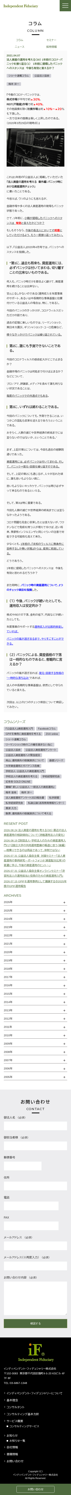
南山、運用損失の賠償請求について (25, 760)
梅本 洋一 (26, 792)
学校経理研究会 (51, 776)
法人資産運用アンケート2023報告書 (25, 797)
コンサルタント (15, 1407)
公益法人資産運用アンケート (41, 750)
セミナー (51, 40)
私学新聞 (54, 797)
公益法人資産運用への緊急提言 (23, 755)
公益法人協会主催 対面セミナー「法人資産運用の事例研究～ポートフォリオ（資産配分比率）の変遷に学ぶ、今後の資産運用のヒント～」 (35, 860)
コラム (19, 40)
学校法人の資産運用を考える (21, 776)
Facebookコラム (47, 728)
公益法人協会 (13, 750)
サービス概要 (15, 1421)
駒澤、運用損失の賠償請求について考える (28, 813)
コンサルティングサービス (24, 1426)
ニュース (19, 46)
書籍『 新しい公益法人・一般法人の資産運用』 (30, 787)
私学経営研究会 (14, 803)
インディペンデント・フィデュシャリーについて (35, 1393)
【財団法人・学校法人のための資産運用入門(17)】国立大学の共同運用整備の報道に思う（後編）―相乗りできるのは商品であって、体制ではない (35, 845)
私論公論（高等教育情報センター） (46, 803)
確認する (35, 1323)
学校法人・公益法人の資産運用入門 (25, 771)
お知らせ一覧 (17, 1440)
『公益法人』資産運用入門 (19, 728)
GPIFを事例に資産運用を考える (23, 734)
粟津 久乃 (11, 808)
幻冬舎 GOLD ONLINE (18, 781)
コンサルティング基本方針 (23, 1414)
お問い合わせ (36, 1489)
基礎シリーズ (56, 760)
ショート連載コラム (16, 739)
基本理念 (12, 1400)
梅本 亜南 (11, 792)
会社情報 (12, 1447)
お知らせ (12, 1435)
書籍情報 (12, 1454)
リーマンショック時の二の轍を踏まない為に (29, 744)
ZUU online (52, 734)
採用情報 (51, 46)
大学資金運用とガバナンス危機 (22, 766)
